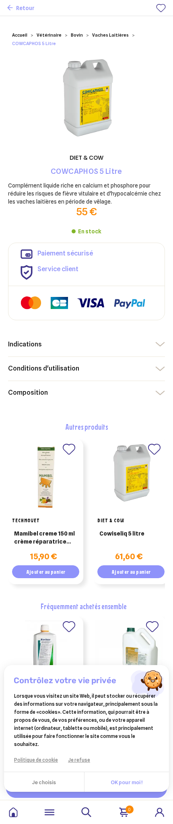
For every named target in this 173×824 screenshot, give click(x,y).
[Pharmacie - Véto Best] (13, 812)
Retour (25, 8)
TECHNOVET (26, 520)
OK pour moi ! (126, 782)
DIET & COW (110, 520)
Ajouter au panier (46, 572)
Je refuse (79, 760)
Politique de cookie (36, 760)
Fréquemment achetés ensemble (84, 606)
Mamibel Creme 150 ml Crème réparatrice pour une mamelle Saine (44, 538)
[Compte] (159, 811)
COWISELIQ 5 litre (121, 533)
